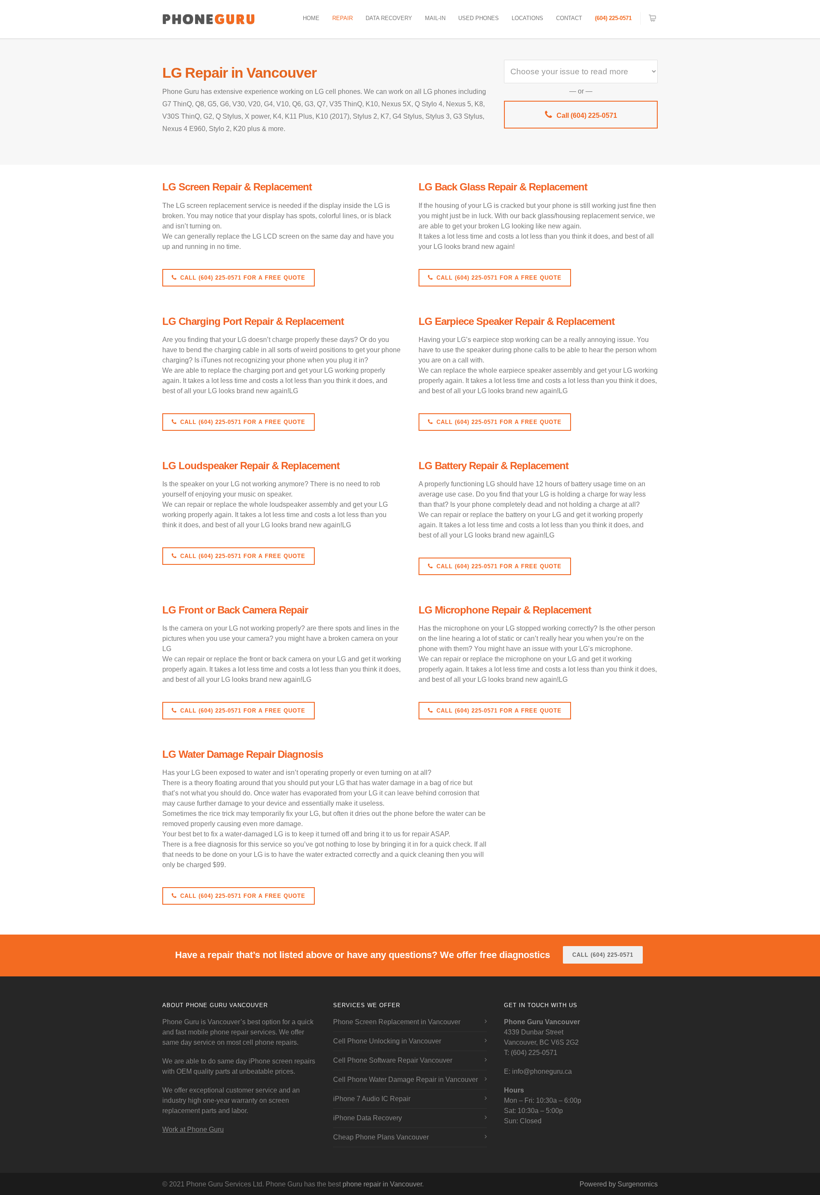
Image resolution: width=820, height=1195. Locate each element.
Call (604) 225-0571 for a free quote (242, 278)
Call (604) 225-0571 (586, 115)
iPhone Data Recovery (367, 1118)
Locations (527, 18)
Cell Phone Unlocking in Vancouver (387, 1041)
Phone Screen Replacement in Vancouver (396, 1022)
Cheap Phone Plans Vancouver (381, 1137)
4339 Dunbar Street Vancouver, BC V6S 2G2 (542, 1032)
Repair (342, 18)
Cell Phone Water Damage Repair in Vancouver (405, 1079)
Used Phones (478, 18)
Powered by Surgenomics (619, 1184)
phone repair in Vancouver (382, 1184)
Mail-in (435, 18)
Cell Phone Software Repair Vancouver (392, 1060)
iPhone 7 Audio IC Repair (371, 1098)
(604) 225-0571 (613, 18)
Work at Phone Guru (193, 1129)
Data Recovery (389, 18)
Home (311, 18)
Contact (569, 18)
